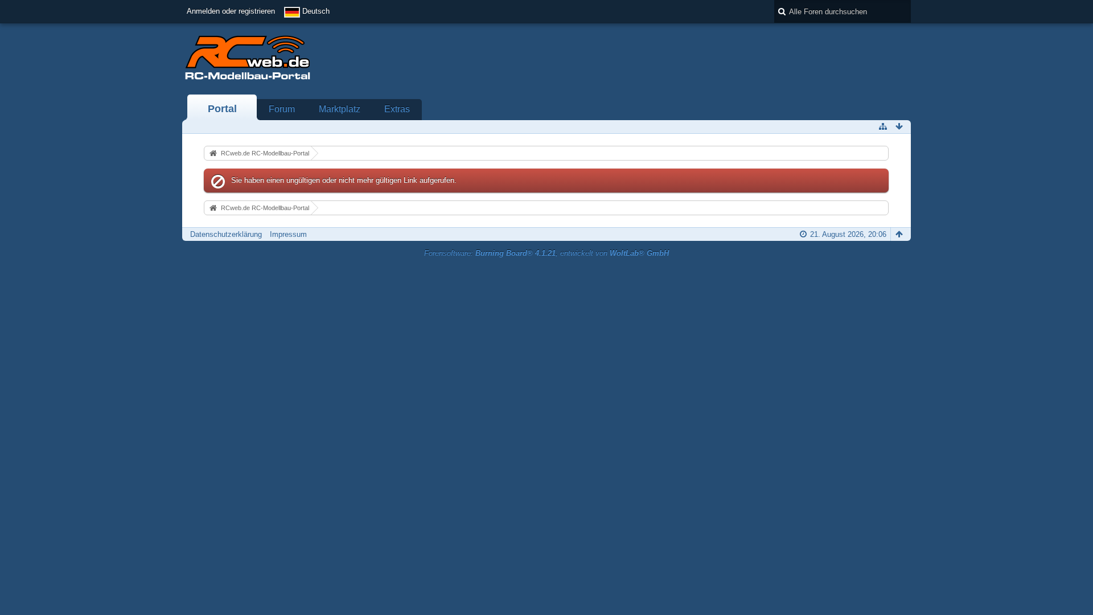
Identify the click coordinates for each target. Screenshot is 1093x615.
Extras (397, 109)
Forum (282, 109)
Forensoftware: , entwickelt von (546, 253)
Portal (222, 108)
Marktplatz (339, 109)
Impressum (288, 234)
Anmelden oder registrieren (231, 11)
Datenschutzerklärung (226, 234)
